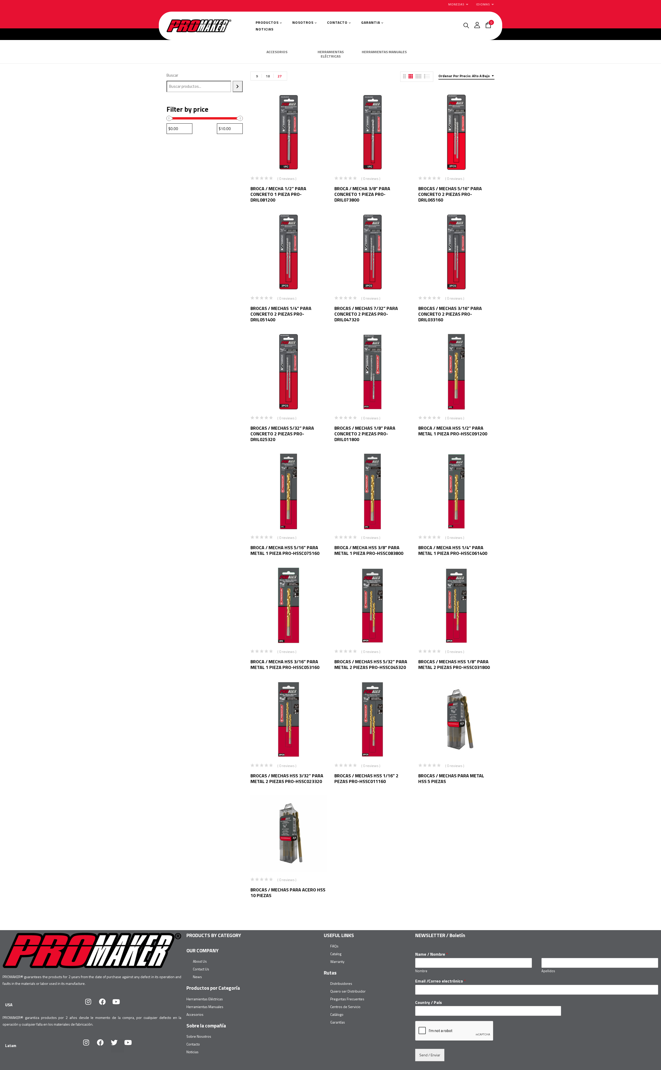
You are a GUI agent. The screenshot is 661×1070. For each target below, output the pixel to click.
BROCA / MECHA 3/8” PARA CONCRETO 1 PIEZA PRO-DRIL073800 (362, 194)
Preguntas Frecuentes (347, 999)
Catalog (335, 953)
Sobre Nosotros (198, 1036)
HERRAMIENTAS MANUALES (384, 52)
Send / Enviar (429, 1055)
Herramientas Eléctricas (204, 999)
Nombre (421, 971)
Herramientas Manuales (204, 1006)
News (197, 976)
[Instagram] (91, 1005)
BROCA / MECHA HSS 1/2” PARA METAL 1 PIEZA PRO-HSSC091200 (452, 431)
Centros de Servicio (345, 1006)
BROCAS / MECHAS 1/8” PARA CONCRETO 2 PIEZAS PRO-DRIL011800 (364, 434)
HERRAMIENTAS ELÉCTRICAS (331, 54)
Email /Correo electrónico (440, 981)
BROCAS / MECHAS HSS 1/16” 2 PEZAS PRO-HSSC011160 (366, 778)
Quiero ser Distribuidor (348, 991)
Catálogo (336, 1014)
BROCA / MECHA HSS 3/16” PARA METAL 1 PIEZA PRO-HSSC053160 (284, 664)
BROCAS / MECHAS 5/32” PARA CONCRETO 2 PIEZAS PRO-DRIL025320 (282, 434)
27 (280, 76)
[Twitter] (117, 1045)
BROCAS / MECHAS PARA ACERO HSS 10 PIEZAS (287, 892)
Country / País (428, 1002)
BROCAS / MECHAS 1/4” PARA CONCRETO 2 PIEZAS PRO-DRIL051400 (280, 314)
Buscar (172, 75)
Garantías (337, 1022)
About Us (200, 961)
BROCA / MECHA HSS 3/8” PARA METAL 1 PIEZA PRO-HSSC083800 (368, 550)
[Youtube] (119, 1005)
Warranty (337, 961)
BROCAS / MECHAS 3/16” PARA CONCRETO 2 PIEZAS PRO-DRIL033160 (450, 314)
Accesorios (194, 1014)
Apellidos (548, 971)
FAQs (334, 946)
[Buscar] (238, 86)
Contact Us (201, 969)
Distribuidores (341, 983)
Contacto (193, 1044)
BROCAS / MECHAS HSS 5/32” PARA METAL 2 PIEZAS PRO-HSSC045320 (370, 664)
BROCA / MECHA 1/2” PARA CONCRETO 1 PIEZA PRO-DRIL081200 (278, 194)
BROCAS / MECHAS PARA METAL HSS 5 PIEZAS (451, 778)
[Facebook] (105, 1005)
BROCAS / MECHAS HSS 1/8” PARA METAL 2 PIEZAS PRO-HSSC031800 (454, 664)
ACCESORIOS (276, 52)
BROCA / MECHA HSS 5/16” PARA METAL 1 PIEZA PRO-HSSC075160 (284, 550)
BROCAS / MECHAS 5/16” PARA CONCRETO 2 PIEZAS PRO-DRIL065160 (450, 194)
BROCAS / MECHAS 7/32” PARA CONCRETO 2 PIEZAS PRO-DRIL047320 (366, 314)
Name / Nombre (431, 954)
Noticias (192, 1052)
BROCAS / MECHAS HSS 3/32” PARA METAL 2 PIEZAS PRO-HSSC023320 (286, 778)
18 (268, 76)
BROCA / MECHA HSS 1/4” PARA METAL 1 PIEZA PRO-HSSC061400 (452, 550)
